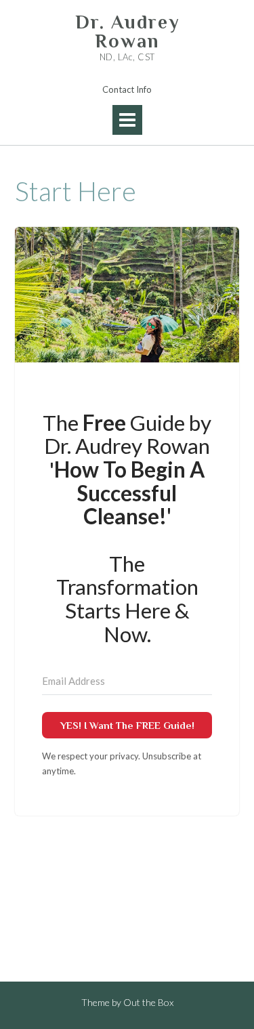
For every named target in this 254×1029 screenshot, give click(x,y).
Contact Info (127, 89)
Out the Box (148, 1002)
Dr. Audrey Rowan (127, 32)
